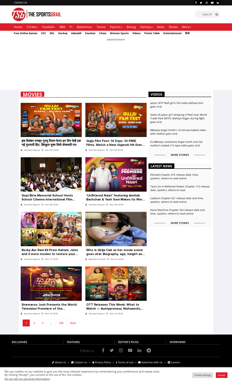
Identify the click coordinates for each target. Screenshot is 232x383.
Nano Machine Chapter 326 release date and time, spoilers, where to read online (177, 211)
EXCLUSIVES (19, 342)
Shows (173, 27)
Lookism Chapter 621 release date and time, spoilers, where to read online (177, 200)
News (160, 27)
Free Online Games (25, 33)
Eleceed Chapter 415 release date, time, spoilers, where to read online (174, 176)
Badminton (84, 27)
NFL (52, 33)
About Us (60, 362)
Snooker (90, 33)
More (185, 27)
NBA (62, 27)
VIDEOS (156, 94)
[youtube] (212, 2)
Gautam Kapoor (32, 150)
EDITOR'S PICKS (128, 342)
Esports (115, 27)
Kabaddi (76, 33)
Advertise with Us (152, 362)
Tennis (101, 27)
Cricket (31, 27)
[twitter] (201, 2)
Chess (102, 33)
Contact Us (20, 2)
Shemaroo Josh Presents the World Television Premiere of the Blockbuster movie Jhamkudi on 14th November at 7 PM (50, 306)
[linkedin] (218, 2)
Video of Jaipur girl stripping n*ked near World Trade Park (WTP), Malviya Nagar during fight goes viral (178, 118)
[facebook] (196, 2)
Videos (136, 33)
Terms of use (125, 362)
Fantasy (145, 27)
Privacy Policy (102, 362)
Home (18, 27)
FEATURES (73, 342)
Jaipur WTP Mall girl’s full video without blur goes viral (177, 104)
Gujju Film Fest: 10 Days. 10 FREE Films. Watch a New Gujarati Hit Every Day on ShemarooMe (115, 142)
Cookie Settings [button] (202, 375)
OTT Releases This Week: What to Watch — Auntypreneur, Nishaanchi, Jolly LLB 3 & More (113, 306)
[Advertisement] (109, 66)
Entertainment (172, 33)
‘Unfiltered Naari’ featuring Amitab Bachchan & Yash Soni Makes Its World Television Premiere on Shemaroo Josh (115, 196)
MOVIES (32, 94)
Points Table (152, 33)
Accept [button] (221, 375)
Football (47, 27)
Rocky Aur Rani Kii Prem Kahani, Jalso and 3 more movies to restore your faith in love (50, 251)
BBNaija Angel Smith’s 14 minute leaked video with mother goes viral (178, 131)
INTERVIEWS (177, 342)
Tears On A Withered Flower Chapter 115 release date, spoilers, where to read (180, 188)
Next (73, 323)
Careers (175, 362)
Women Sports (119, 33)
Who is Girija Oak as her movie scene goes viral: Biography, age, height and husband (115, 251)
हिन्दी (187, 33)
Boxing (131, 27)
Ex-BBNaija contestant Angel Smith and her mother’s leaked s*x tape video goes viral (176, 143)
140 (61, 323)
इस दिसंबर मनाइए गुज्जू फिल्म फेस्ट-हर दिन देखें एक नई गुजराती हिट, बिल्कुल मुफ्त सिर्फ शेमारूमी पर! (51, 142)
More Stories (180, 155)
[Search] (216, 14)
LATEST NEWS (161, 166)
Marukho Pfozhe (97, 259)
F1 (71, 27)
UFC (43, 33)
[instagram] (206, 2)
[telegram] (149, 350)
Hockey (63, 33)
